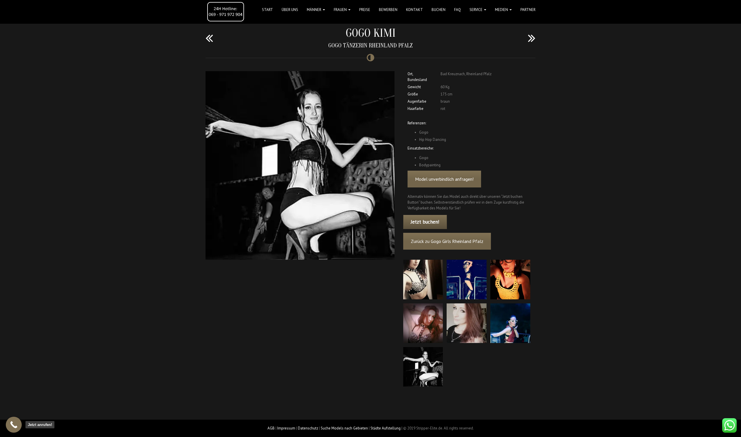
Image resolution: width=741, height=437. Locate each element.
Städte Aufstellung (385, 428)
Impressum (286, 428)
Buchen (438, 9)
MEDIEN (502, 9)
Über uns (290, 9)
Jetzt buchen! (425, 222)
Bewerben (388, 9)
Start (267, 9)
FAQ (457, 9)
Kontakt (414, 9)
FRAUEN (341, 9)
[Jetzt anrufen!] (14, 425)
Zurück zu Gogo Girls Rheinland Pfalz (447, 241)
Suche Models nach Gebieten (344, 428)
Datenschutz (308, 428)
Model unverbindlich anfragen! (444, 179)
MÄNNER (314, 9)
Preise (364, 9)
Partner (527, 9)
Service (476, 9)
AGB (271, 428)
